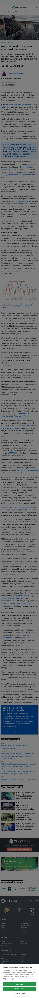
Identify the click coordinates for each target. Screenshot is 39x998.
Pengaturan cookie (19, 993)
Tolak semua (19, 984)
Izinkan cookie (19, 989)
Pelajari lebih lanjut (8, 979)
